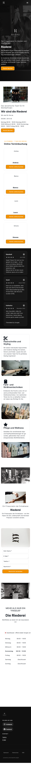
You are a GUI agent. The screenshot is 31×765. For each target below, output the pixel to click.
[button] (15, 32)
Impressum (6, 752)
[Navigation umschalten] (27, 2)
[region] (15, 475)
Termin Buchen (8, 68)
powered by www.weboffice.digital (11, 757)
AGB (23, 752)
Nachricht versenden (15, 571)
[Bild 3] (19, 480)
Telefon (4, 737)
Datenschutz (15, 752)
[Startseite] (4, 3)
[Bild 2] (15, 480)
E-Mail (4, 740)
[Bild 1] (12, 480)
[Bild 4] (19, 595)
